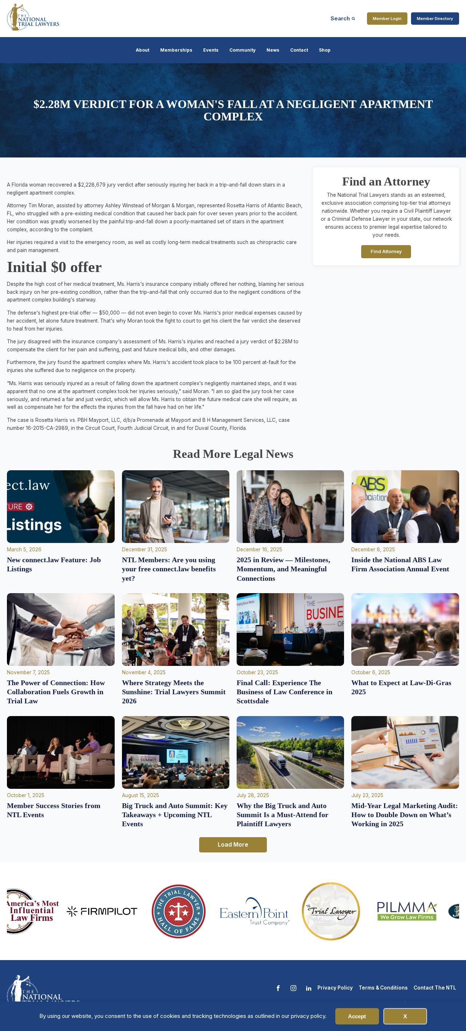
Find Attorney (386, 251)
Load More (233, 844)
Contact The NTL (435, 988)
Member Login (387, 18)
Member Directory (435, 18)
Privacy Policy (335, 988)
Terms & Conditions (383, 988)
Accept (357, 1016)
